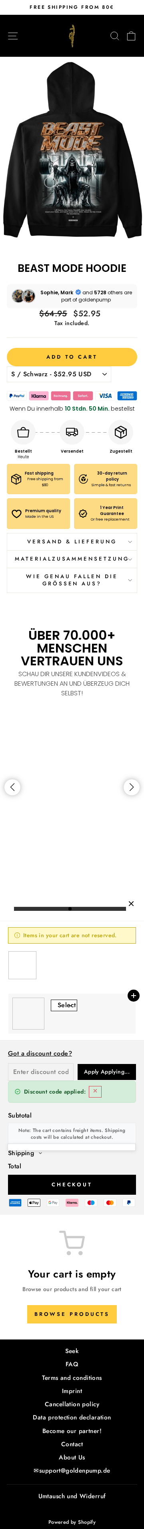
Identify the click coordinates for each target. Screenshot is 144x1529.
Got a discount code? (40, 1053)
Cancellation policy (72, 1404)
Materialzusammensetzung (72, 559)
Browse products (72, 1314)
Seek (72, 1351)
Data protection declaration (72, 1417)
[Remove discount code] (95, 1092)
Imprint (72, 1391)
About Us (72, 1457)
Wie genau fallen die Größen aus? (72, 580)
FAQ (72, 1364)
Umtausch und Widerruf (72, 1496)
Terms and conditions (72, 1377)
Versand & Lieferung (72, 541)
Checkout (72, 1184)
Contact (72, 1444)
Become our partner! (72, 1431)
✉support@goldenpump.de (72, 1470)
